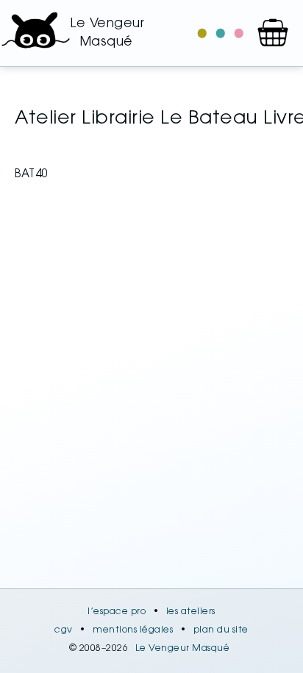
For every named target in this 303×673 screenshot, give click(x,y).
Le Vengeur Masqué (182, 648)
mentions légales (133, 630)
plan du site (221, 630)
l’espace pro (117, 612)
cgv (63, 630)
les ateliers (190, 612)
